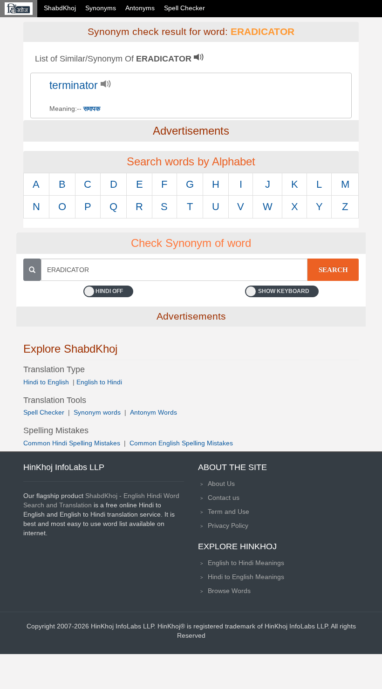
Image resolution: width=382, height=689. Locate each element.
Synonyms (100, 8)
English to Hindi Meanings (246, 562)
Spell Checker (184, 8)
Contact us (223, 497)
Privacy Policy (228, 525)
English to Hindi (99, 382)
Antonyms (140, 8)
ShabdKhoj (60, 8)
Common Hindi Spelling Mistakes (71, 443)
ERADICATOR (262, 31)
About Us (221, 483)
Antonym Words (153, 412)
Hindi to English (47, 382)
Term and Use (228, 511)
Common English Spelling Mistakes (181, 443)
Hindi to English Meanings (246, 576)
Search (333, 269)
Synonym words (97, 412)
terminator (73, 85)
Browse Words (229, 590)
